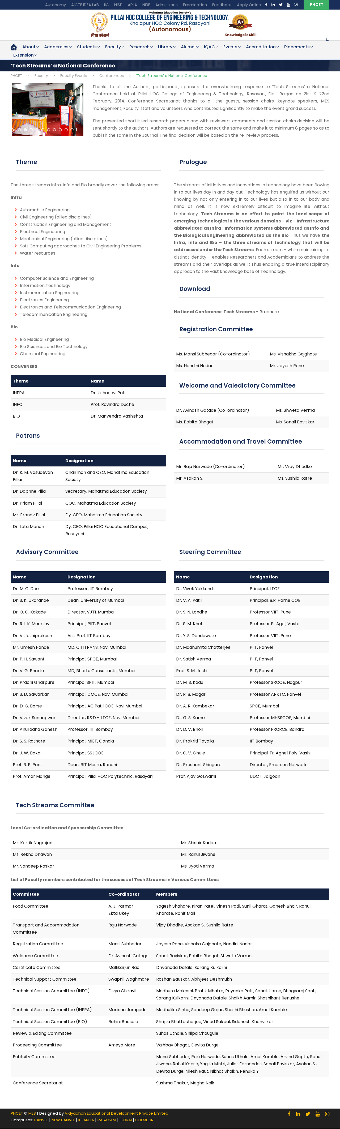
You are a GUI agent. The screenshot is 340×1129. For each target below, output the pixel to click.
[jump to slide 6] (48, 129)
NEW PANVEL (63, 1120)
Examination (195, 4)
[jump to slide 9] (66, 129)
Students (87, 47)
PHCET (316, 4)
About (29, 47)
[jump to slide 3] (31, 129)
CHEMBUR (144, 1120)
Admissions (166, 4)
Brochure (269, 312)
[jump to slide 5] (42, 129)
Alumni (188, 47)
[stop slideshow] (77, 129)
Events (230, 47)
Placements (297, 47)
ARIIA (132, 4)
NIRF (146, 4)
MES (32, 1113)
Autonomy (55, 4)
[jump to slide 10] (72, 129)
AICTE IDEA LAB (85, 4)
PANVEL (41, 1120)
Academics (56, 47)
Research (139, 47)
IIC (106, 4)
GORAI (126, 1120)
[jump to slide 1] (19, 129)
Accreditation (261, 47)
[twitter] (281, 4)
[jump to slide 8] (60, 129)
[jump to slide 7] (54, 129)
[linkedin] (273, 4)
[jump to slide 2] (25, 129)
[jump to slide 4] (37, 129)
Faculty (113, 47)
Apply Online (249, 4)
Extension (23, 55)
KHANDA (86, 1120)
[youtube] (288, 4)
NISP (118, 4)
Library (165, 47)
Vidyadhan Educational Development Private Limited (116, 1113)
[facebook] (266, 4)
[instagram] (296, 4)
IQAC (209, 47)
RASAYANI (106, 1120)
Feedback (222, 4)
